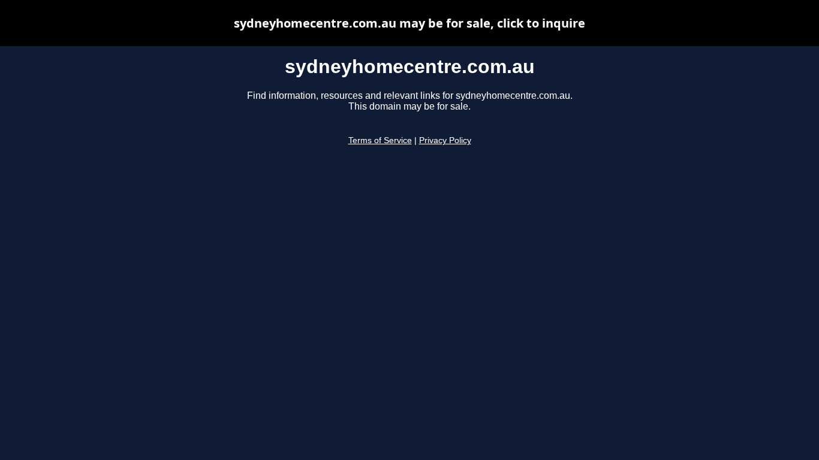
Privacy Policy (445, 140)
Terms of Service (380, 140)
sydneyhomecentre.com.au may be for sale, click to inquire (409, 23)
